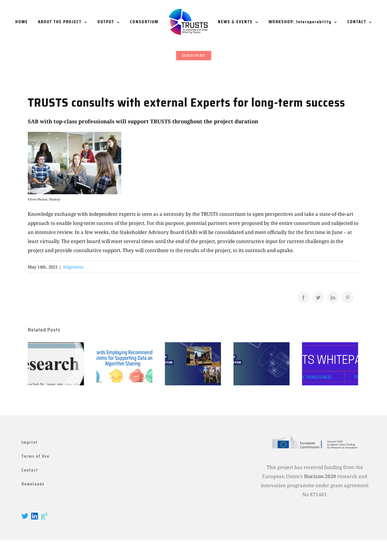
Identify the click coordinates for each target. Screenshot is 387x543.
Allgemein (73, 267)
